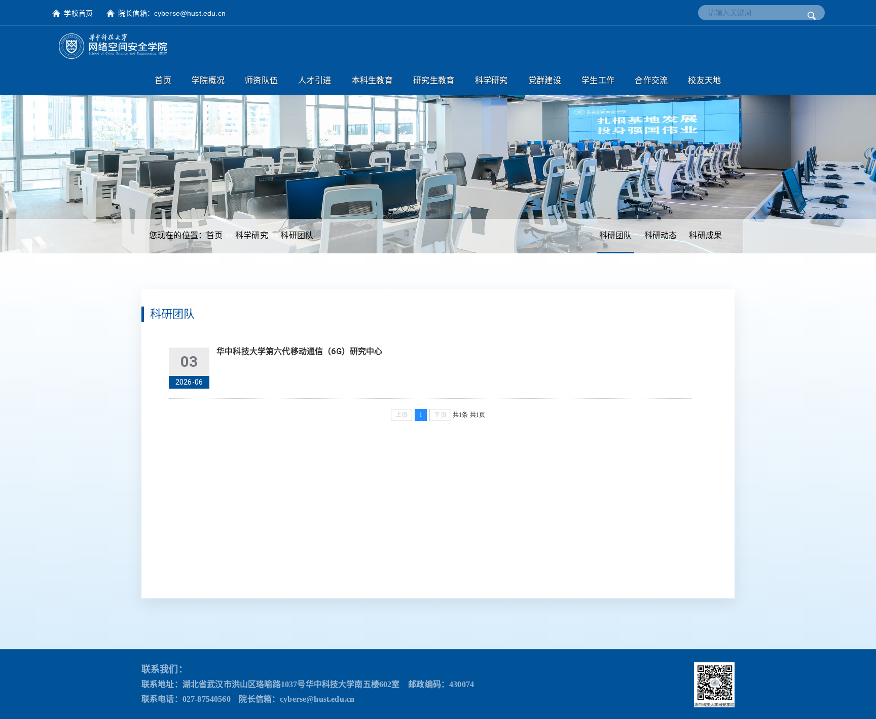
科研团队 (615, 235)
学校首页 (78, 13)
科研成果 (705, 235)
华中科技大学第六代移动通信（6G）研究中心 (299, 351)
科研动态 (660, 235)
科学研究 (251, 235)
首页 (214, 235)
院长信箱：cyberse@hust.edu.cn (172, 13)
